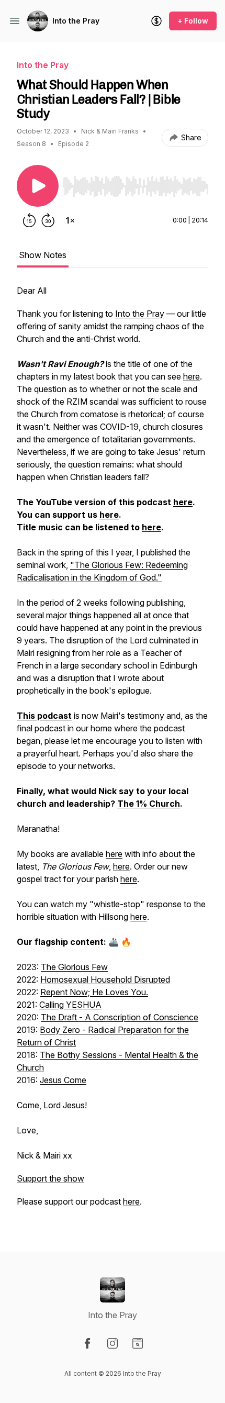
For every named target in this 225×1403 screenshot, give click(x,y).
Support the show (50, 1178)
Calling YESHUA (70, 1004)
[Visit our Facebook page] (87, 1343)
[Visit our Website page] (137, 1343)
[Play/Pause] (38, 186)
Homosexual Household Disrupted (105, 979)
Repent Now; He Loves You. (94, 992)
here (191, 376)
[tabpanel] (112, 751)
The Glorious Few (74, 967)
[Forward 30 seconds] (48, 220)
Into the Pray (75, 20)
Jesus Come (63, 1080)
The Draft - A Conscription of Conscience (119, 1017)
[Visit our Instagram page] (112, 1343)
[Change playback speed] (70, 220)
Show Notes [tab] (42, 255)
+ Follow (192, 20)
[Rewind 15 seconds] (29, 220)
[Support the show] (156, 21)
